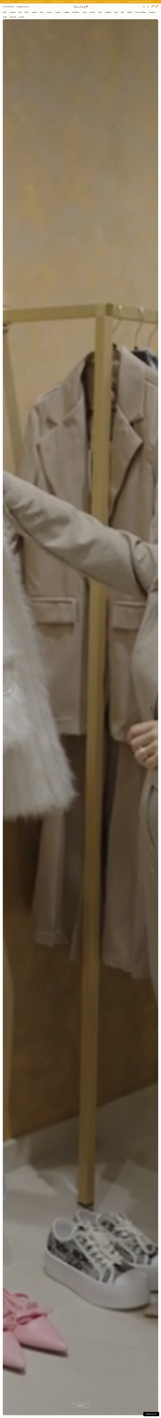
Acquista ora (80, 1405)
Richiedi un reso (151, 1414)
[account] (148, 7)
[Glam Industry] (80, 6)
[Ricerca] (144, 7)
